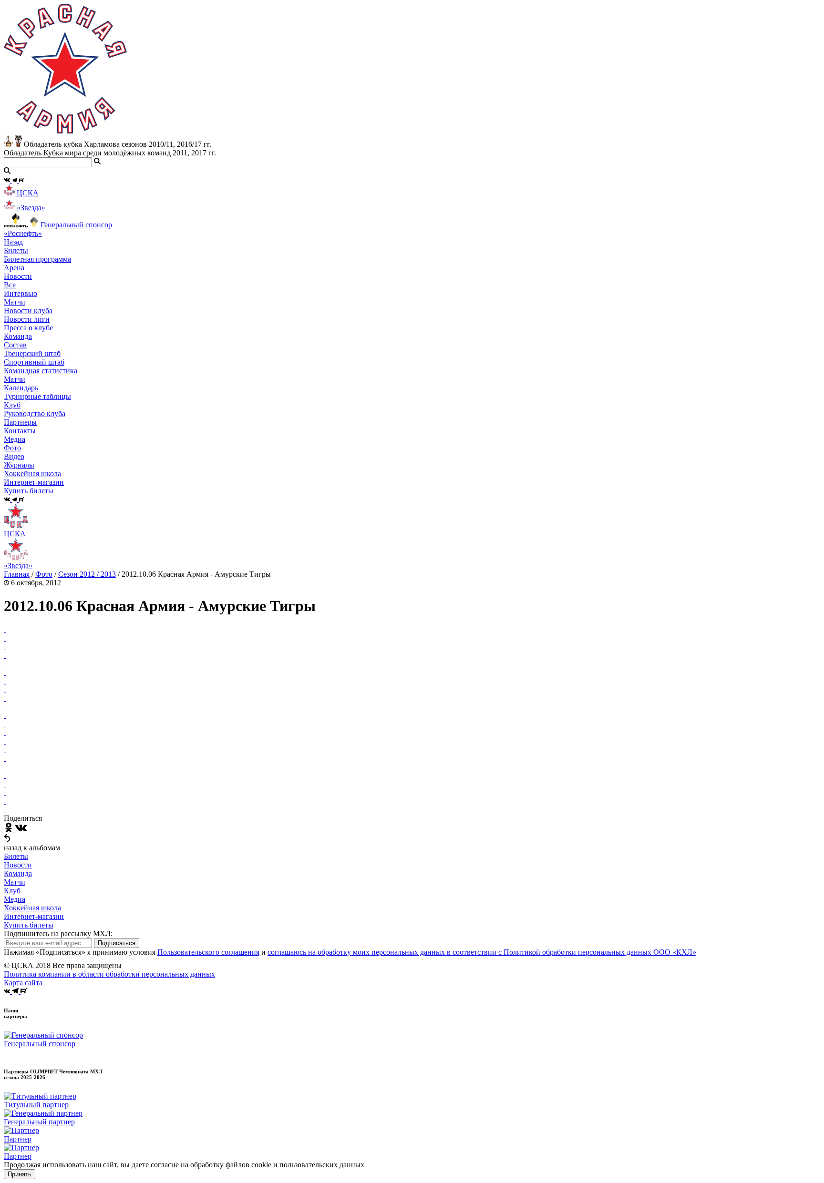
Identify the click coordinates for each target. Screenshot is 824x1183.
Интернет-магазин (34, 916)
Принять (19, 1174)
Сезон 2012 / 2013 (87, 574)
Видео (14, 456)
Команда (18, 873)
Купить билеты (28, 925)
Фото (12, 448)
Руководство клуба (34, 413)
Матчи (14, 302)
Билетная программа (37, 259)
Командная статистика (40, 371)
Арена (14, 268)
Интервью (20, 293)
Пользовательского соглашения (208, 952)
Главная (17, 574)
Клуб (12, 891)
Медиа (14, 899)
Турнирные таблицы (37, 396)
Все (10, 285)
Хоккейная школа (32, 908)
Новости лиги (27, 319)
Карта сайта (23, 983)
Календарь (21, 388)
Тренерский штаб (32, 353)
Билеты (16, 856)
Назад (13, 242)
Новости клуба (28, 310)
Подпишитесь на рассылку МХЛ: (58, 933)
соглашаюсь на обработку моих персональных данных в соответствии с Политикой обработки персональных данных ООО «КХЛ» (482, 952)
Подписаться (116, 943)
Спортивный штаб (34, 362)
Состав (15, 345)
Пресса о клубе (28, 328)
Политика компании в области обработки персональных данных (109, 974)
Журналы (19, 465)
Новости (18, 865)
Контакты (20, 431)
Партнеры (20, 422)
